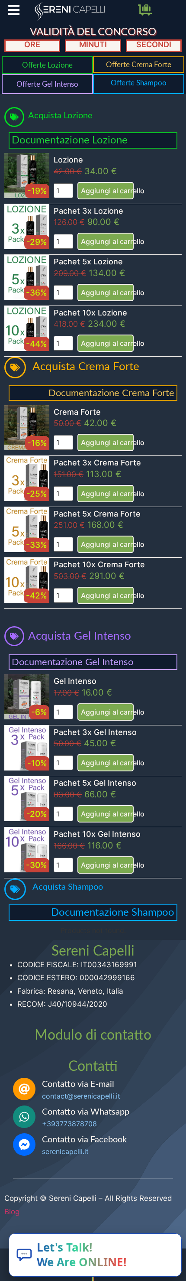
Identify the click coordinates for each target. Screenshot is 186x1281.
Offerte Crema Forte (138, 64)
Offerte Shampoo (139, 83)
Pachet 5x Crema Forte (97, 513)
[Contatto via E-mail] (24, 1089)
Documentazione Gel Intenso (72, 662)
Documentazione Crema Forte (111, 393)
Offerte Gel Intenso (47, 84)
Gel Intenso (75, 681)
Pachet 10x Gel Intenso (97, 834)
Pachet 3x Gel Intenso (95, 732)
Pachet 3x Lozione (88, 210)
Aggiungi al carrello (107, 190)
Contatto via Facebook (84, 1139)
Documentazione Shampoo (112, 912)
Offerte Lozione (47, 65)
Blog (11, 1211)
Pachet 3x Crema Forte (97, 462)
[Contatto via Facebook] (24, 1144)
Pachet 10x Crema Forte (99, 564)
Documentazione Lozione (70, 140)
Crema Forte (77, 411)
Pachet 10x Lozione (90, 312)
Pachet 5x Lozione (88, 261)
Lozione (68, 159)
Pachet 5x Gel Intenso (95, 782)
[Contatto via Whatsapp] (24, 1116)
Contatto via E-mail (78, 1084)
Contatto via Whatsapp (85, 1112)
